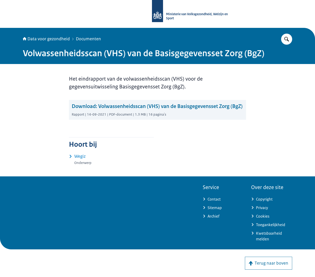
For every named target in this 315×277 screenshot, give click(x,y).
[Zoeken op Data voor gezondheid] (286, 39)
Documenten (88, 39)
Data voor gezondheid (48, 39)
